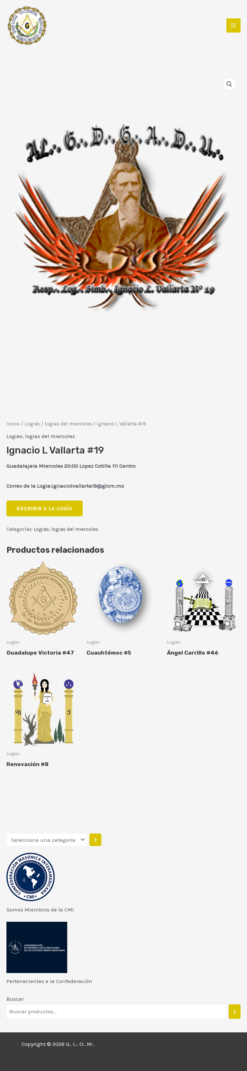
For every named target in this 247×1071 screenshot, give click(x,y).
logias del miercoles (68, 424)
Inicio (13, 424)
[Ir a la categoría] (95, 839)
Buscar (15, 999)
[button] (229, 84)
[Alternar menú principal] (233, 25)
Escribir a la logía (44, 508)
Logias (32, 424)
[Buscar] (235, 1011)
